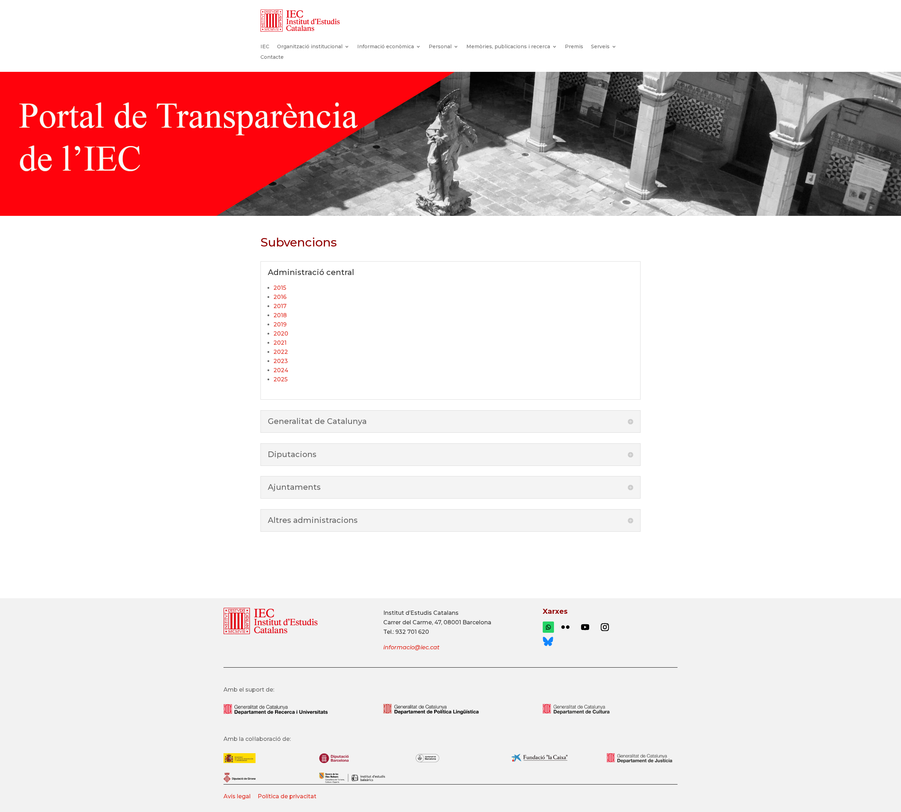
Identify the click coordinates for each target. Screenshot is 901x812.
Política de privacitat (287, 796)
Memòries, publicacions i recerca (508, 47)
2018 (280, 315)
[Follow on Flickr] (565, 627)
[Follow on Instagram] (604, 627)
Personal (440, 47)
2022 (280, 352)
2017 (279, 306)
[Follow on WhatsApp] (548, 627)
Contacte (272, 57)
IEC (264, 47)
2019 (279, 324)
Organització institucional (309, 47)
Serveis (600, 47)
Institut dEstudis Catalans (421, 613)
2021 (279, 342)
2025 (280, 379)
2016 (279, 297)
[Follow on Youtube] (584, 627)
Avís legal (237, 796)
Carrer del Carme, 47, (412, 622)
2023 (280, 361)
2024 (280, 370)
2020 (280, 333)
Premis (574, 47)
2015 (279, 288)
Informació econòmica (385, 47)
